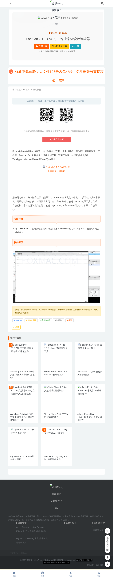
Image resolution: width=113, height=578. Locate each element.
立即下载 (42, 46)
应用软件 (37, 89)
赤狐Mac (24, 553)
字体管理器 (32, 320)
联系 (70, 576)
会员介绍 (107, 545)
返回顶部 (99, 565)
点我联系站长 (97, 530)
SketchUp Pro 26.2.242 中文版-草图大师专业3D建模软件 (22, 374)
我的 (98, 576)
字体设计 (59, 320)
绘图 (70, 320)
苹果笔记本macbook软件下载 (75, 516)
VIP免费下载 (60, 46)
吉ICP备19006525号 (84, 560)
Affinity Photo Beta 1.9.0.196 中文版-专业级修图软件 (89, 417)
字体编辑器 (46, 320)
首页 (27, 89)
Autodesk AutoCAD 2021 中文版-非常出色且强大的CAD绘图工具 (22, 417)
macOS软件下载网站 (52, 516)
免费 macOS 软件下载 (25, 516)
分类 (42, 576)
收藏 (76, 46)
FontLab (18, 320)
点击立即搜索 (57, 139)
